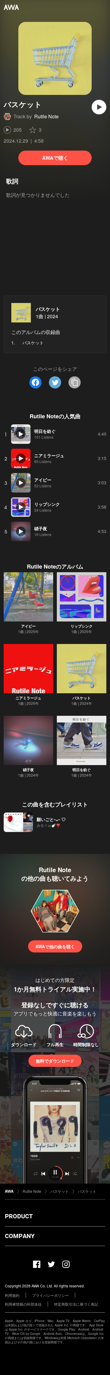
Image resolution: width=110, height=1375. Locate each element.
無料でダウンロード (55, 1061)
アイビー (28, 626)
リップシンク (82, 626)
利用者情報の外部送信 (23, 1304)
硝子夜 (28, 769)
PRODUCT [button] (19, 1216)
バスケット (48, 308)
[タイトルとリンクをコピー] (74, 382)
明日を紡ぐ (81, 769)
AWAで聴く (55, 157)
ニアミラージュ (28, 698)
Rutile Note (46, 116)
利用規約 (12, 1295)
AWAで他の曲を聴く (55, 946)
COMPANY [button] (20, 1236)
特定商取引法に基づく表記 (76, 1304)
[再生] (99, 107)
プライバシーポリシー (50, 1295)
